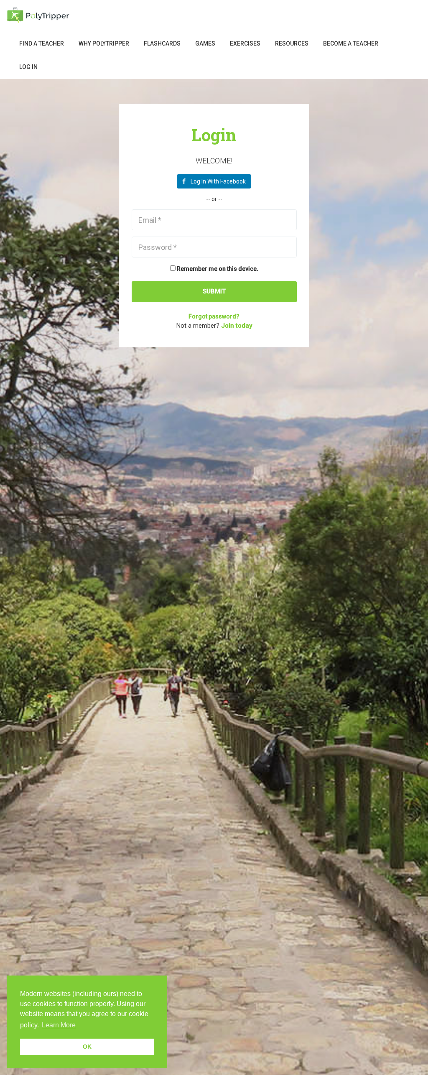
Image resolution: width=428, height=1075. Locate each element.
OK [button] (87, 1046)
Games (205, 43)
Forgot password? (214, 316)
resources (291, 43)
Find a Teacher (41, 43)
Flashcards (162, 43)
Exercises (245, 43)
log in (28, 67)
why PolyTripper (104, 43)
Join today (236, 325)
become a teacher (350, 43)
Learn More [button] (59, 1025)
